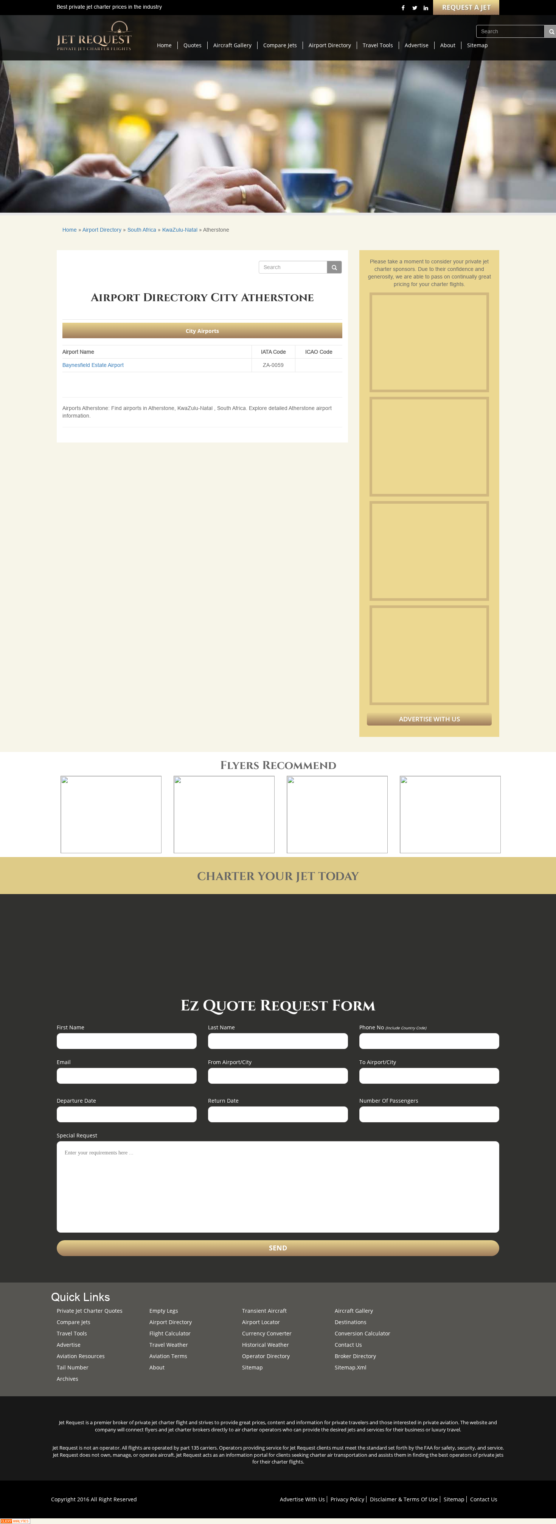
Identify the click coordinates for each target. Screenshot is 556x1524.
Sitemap (477, 45)
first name (70, 1027)
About (447, 45)
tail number (73, 1367)
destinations (351, 1322)
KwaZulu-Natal (179, 230)
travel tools (72, 1333)
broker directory (355, 1356)
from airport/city (230, 1062)
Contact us (348, 1344)
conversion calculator (362, 1333)
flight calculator (170, 1333)
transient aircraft (264, 1310)
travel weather (168, 1344)
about (157, 1367)
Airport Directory (330, 45)
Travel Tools (378, 45)
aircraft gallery (354, 1310)
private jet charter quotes (90, 1310)
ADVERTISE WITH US (429, 719)
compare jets (73, 1322)
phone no (392, 1027)
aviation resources (81, 1356)
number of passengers (388, 1100)
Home (164, 45)
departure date (76, 1100)
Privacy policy (347, 1499)
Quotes (192, 45)
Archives (67, 1378)
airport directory (170, 1322)
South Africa (141, 230)
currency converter (267, 1333)
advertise (69, 1344)
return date (223, 1100)
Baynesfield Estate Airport (93, 365)
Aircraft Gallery (232, 45)
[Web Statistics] (15, 1521)
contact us (483, 1499)
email (64, 1062)
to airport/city (377, 1062)
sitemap (252, 1367)
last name (221, 1027)
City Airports (202, 330)
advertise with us (302, 1499)
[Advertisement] (429, 342)
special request (77, 1135)
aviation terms (168, 1356)
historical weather (265, 1344)
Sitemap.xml (351, 1367)
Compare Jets (280, 45)
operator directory (266, 1356)
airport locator (261, 1322)
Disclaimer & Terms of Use (404, 1499)
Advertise (417, 45)
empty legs (163, 1310)
